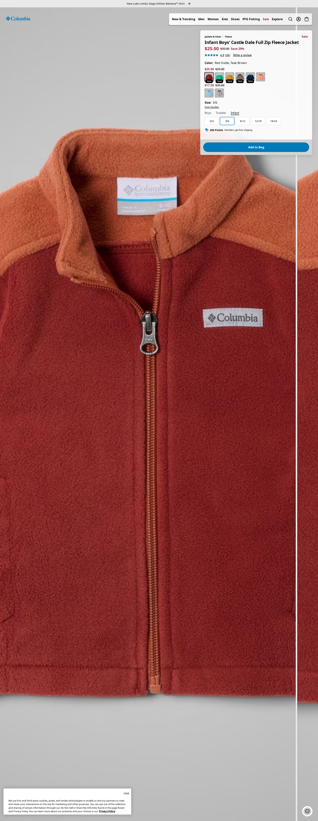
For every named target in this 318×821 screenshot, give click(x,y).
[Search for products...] (290, 19)
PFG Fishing (251, 19)
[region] (159, 414)
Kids (225, 19)
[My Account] (298, 19)
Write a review (242, 55)
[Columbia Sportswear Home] (18, 18)
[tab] (208, 113)
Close (126, 793)
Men (201, 19)
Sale (266, 19)
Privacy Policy (107, 811)
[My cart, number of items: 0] (307, 19)
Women (213, 19)
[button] (307, 811)
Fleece (228, 36)
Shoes (235, 19)
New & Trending (183, 19)
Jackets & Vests (213, 36)
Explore (277, 19)
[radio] (209, 76)
